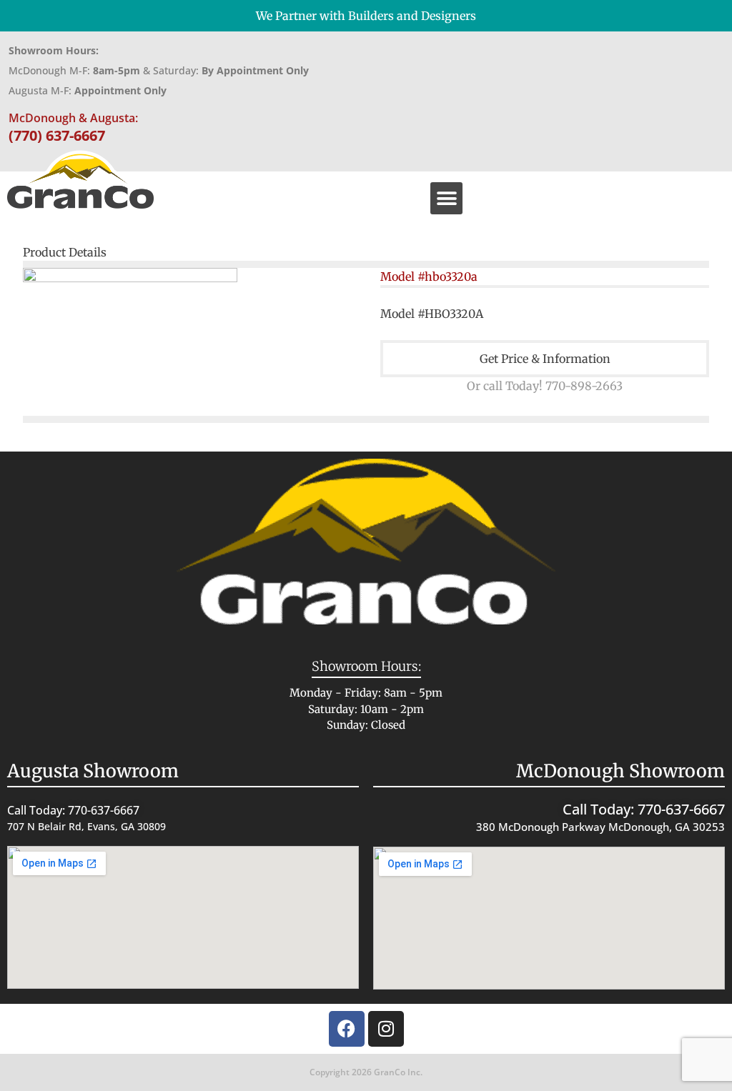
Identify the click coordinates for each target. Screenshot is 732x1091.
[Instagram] (386, 1029)
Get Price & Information (545, 359)
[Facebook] (347, 1029)
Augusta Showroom (93, 770)
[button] (446, 198)
